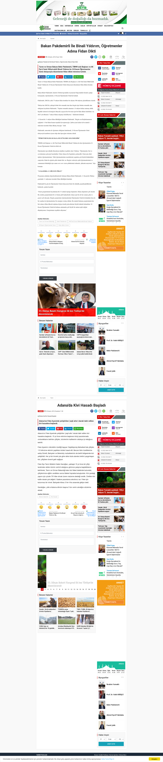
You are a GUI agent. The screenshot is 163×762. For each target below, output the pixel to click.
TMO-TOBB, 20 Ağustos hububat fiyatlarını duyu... (85, 611)
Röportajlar (91, 26)
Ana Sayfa (43, 38)
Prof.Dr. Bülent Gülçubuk (112, 219)
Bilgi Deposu (108, 26)
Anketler (64, 33)
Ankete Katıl (111, 248)
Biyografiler (83, 33)
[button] (121, 182)
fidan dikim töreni (63, 225)
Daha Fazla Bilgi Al (107, 759)
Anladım (154, 759)
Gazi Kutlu (110, 196)
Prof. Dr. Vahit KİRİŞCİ (115, 340)
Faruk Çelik (111, 371)
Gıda (61, 26)
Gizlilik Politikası (103, 755)
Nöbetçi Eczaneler (73, 33)
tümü (122, 323)
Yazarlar (56, 33)
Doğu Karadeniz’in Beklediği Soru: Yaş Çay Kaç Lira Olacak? (115, 200)
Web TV (49, 33)
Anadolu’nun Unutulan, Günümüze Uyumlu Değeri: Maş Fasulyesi (115, 211)
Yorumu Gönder (48, 278)
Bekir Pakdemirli (62, 221)
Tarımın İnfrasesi (113, 207)
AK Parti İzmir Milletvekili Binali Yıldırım (80, 221)
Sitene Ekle (122, 755)
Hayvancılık (69, 26)
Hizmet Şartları (113, 755)
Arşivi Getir (111, 390)
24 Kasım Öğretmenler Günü (47, 225)
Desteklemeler (60, 30)
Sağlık (82, 26)
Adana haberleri (43, 497)
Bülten (69, 30)
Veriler (76, 30)
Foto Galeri (41, 33)
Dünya (77, 26)
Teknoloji (83, 30)
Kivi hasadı (54, 497)
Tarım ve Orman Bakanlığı (46, 221)
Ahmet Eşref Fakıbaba (115, 361)
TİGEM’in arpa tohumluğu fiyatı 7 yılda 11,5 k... (66, 611)
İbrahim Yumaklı (113, 330)
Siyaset (100, 26)
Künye (96, 755)
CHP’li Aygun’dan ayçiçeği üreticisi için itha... (84, 337)
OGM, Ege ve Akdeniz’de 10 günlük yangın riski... (46, 628)
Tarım (57, 26)
